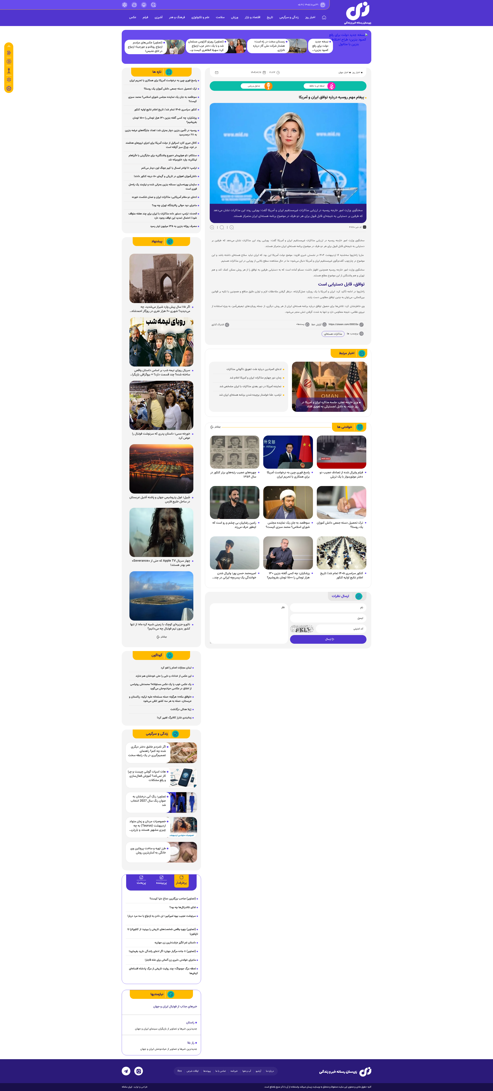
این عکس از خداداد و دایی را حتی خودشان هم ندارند (163, 676)
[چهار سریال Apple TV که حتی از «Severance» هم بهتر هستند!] (161, 532)
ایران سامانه (127, 1087)
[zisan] (357, 13)
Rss (180, 1071)
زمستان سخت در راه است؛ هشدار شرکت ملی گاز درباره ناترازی (269, 46)
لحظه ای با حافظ (316, 86)
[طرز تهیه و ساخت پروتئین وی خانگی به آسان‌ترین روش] (181, 852)
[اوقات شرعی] (144, 5)
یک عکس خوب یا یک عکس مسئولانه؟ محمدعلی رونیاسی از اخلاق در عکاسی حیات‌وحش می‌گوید (160, 686)
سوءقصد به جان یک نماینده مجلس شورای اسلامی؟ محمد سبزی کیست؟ (288, 525)
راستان (190, 1022)
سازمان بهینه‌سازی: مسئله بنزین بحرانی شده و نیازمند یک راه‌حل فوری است (163, 187)
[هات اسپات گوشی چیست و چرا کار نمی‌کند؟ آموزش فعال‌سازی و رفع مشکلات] (181, 777)
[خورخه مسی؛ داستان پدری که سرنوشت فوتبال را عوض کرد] (161, 405)
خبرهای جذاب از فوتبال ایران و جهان (175, 1006)
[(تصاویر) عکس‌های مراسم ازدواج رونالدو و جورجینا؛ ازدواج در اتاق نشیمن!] (174, 47)
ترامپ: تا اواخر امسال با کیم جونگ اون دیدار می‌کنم (169, 168)
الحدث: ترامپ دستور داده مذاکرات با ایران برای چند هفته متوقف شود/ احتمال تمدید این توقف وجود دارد (162, 216)
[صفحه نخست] (324, 17)
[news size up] (212, 227)
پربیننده (161, 883)
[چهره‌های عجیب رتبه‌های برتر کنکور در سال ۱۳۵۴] (234, 452)
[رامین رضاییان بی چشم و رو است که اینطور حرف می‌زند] (234, 502)
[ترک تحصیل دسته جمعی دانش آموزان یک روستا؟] (341, 502)
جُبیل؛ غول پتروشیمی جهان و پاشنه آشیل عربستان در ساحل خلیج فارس (159, 499)
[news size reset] (222, 227)
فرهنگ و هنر (177, 17)
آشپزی (159, 17)
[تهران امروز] (9, 70)
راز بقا (190, 1042)
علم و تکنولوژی (200, 17)
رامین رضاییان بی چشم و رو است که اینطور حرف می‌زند (234, 525)
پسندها (301, 324)
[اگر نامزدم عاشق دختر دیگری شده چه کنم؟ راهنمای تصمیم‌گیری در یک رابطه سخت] (181, 752)
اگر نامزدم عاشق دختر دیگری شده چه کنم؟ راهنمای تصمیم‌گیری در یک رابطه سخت (147, 751)
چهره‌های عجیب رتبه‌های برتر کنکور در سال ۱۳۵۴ (233, 475)
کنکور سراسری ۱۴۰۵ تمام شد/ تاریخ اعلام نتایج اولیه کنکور (341, 575)
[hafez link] (124, 5)
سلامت (220, 17)
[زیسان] (345, 1072)
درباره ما (270, 1071)
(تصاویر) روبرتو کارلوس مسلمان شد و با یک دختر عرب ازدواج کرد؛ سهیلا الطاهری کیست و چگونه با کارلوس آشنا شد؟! (206, 46)
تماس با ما (220, 1071)
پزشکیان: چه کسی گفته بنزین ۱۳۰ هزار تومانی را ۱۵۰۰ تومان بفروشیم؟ (288, 575)
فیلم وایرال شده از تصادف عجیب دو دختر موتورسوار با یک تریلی (341, 475)
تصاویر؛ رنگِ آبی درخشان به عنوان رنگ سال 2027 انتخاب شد (148, 801)
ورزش (234, 17)
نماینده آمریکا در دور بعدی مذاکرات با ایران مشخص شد (250, 386)
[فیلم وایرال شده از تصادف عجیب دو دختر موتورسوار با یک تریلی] (341, 452)
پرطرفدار (181, 883)
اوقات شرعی (193, 1071)
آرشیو (258, 1071)
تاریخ (270, 17)
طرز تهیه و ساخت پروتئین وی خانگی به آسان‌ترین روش (148, 851)
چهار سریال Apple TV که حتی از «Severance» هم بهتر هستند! (161, 563)
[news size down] (231, 227)
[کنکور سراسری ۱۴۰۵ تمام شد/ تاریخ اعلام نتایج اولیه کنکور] (341, 553)
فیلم (145, 17)
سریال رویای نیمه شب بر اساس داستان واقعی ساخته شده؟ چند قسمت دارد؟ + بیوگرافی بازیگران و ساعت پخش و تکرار (160, 372)
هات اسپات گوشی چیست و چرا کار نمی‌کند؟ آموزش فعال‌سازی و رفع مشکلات (147, 776)
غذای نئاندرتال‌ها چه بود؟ (182, 907)
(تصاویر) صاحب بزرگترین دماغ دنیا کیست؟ (173, 899)
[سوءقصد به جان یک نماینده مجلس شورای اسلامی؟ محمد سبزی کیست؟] (288, 502)
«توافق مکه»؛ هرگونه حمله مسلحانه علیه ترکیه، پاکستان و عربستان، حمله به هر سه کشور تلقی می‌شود (160, 699)
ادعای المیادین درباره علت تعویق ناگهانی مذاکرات (253, 369)
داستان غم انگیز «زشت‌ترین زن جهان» (175, 943)
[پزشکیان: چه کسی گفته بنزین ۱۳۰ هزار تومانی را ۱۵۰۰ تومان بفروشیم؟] (288, 553)
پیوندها (207, 1071)
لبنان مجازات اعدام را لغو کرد (176, 668)
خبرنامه (234, 1071)
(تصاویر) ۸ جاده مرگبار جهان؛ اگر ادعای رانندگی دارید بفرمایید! (162, 951)
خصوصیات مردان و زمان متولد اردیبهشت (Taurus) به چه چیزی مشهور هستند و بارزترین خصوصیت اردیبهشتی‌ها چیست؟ (147, 826)
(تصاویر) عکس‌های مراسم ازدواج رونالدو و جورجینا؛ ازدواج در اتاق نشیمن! (145, 47)
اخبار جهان (343, 72)
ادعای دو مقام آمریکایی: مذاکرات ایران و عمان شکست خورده (164, 197)
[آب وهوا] (134, 5)
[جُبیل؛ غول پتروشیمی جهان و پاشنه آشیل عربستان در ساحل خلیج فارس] (161, 469)
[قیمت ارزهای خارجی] (9, 61)
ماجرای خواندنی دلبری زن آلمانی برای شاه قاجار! (170, 960)
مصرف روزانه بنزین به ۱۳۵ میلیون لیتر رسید (173, 226)
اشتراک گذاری (218, 324)
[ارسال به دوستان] (217, 72)
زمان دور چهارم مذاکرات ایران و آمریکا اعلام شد (255, 378)
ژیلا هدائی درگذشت (180, 709)
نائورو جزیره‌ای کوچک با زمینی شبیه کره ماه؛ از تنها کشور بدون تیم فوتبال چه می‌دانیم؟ (160, 627)
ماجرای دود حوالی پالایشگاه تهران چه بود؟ (174, 205)
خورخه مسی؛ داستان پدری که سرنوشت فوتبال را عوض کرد (161, 436)
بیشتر (218, 427)
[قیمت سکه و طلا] (9, 53)
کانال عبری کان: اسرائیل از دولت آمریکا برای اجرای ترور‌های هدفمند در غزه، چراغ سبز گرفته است (161, 145)
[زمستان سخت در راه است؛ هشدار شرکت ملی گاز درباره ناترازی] (296, 46)
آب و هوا (246, 1071)
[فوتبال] (9, 89)
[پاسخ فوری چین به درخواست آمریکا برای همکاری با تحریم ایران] (288, 452)
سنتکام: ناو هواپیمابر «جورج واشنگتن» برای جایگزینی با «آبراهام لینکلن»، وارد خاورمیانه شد (163, 157)
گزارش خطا (316, 324)
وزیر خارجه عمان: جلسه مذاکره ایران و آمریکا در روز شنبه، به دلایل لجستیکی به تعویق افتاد (330, 404)
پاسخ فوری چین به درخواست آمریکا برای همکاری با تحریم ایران (288, 475)
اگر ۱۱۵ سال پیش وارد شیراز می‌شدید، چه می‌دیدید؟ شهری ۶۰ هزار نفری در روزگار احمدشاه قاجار (161, 309)
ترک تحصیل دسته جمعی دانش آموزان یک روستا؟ (340, 525)
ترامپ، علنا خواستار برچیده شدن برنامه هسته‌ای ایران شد (250, 395)
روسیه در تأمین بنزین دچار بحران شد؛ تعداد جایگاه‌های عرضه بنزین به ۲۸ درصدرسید (161, 132)
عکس (132, 17)
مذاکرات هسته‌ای (333, 334)
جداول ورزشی (254, 86)
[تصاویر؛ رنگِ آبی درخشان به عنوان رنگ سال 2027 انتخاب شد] (181, 802)
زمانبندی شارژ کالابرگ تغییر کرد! (174, 718)
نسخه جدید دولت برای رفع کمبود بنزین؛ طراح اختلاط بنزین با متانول (320, 46)
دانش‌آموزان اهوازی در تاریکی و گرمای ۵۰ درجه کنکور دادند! (165, 176)
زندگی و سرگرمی (289, 17)
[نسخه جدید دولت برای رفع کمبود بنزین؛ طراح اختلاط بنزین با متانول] (348, 46)
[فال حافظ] (9, 79)
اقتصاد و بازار (252, 17)
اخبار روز (310, 17)
